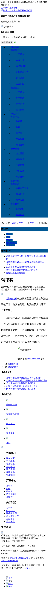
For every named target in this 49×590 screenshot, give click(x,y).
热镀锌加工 (21, 139)
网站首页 (15, 47)
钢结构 (19, 133)
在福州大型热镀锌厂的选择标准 (21, 267)
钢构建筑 (20, 159)
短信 (10, 586)
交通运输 (20, 165)
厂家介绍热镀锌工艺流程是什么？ (22, 386)
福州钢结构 (11, 298)
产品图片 (20, 104)
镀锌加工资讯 (22, 188)
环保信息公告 (22, 72)
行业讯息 (20, 194)
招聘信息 (20, 214)
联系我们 (14, 8)
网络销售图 (21, 66)
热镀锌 (19, 121)
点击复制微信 (7, 42)
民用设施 (20, 171)
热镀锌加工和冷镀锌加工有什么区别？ (24, 378)
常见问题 (20, 200)
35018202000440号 (9, 560)
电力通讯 (20, 153)
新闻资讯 (15, 184)
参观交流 (15, 181)
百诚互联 (28, 568)
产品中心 (15, 117)
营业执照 (20, 84)
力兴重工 (15, 88)
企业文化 (20, 60)
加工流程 (20, 98)
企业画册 (20, 78)
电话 (10, 583)
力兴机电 (15, 50)
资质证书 (15, 114)
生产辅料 (20, 177)
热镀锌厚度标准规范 (15, 273)
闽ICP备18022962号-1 (20, 558)
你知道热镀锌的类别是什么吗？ (21, 383)
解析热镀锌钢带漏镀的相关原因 (21, 389)
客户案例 (15, 149)
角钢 (18, 127)
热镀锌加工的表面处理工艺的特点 (22, 270)
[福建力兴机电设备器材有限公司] (16, 10)
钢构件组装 (13, 364)
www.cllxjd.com (33, 359)
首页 (14, 223)
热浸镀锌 (20, 145)
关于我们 (5, 8)
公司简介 (20, 54)
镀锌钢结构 (13, 367)
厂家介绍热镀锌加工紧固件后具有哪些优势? (26, 380)
